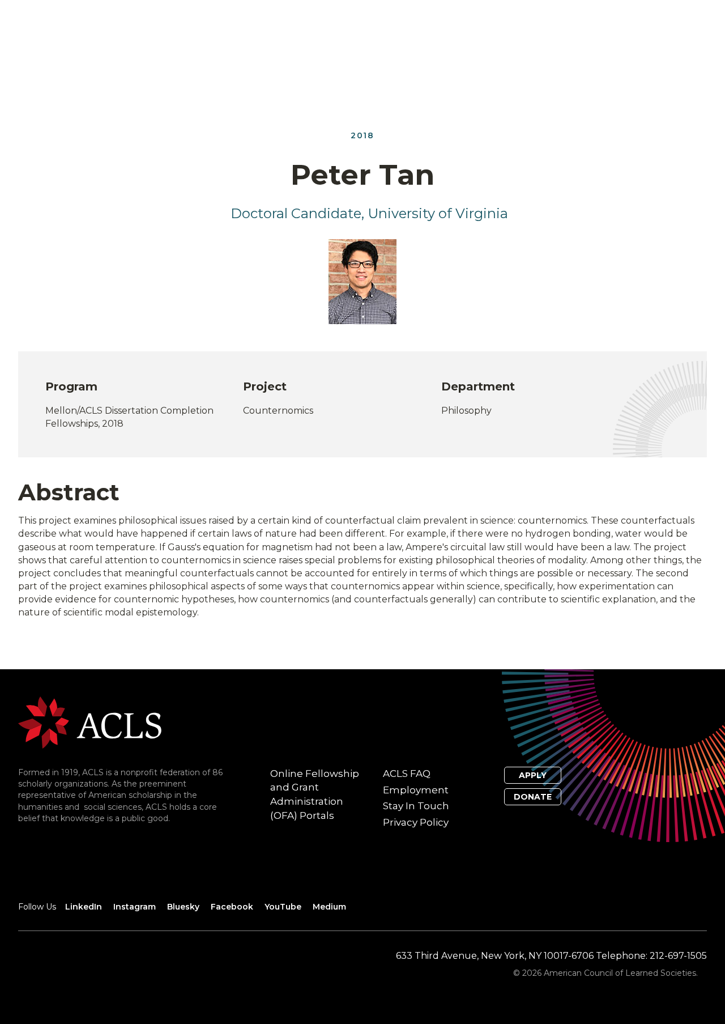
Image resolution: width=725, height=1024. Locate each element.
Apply (533, 775)
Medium (329, 907)
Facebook (232, 907)
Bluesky (183, 907)
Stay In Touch (416, 805)
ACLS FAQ (406, 773)
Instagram (134, 907)
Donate (533, 797)
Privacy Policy (416, 822)
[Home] (89, 721)
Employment (416, 790)
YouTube (283, 907)
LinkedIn (83, 907)
